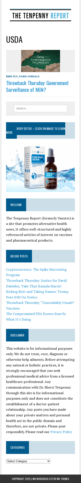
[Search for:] (40, 108)
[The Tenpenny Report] (40, 13)
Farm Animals (29, 76)
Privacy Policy (61, 431)
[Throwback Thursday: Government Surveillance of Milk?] (40, 69)
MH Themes (63, 479)
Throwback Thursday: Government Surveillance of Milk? (37, 86)
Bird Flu (12, 76)
